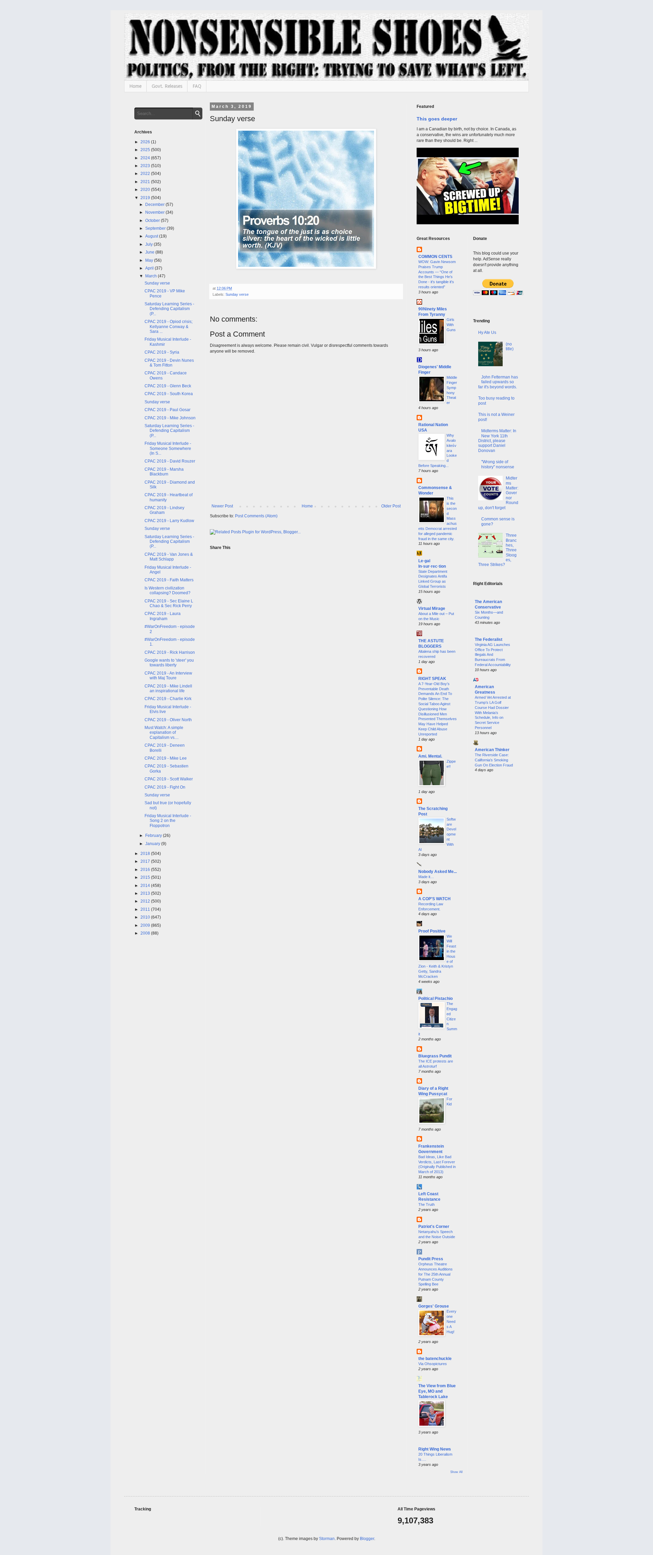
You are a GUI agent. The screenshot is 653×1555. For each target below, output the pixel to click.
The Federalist (488, 639)
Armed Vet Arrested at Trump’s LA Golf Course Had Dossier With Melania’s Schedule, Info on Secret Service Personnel (493, 712)
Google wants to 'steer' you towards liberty (169, 662)
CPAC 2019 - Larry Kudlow (169, 520)
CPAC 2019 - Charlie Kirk (168, 698)
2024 (145, 158)
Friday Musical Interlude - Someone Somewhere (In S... (168, 448)
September (156, 228)
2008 (145, 933)
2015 (145, 877)
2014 (145, 885)
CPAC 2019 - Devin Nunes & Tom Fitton (169, 363)
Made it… (426, 877)
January (153, 843)
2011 (145, 909)
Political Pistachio (435, 998)
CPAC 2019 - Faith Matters (169, 580)
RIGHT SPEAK (432, 678)
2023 (145, 165)
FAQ (196, 86)
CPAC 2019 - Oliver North (168, 719)
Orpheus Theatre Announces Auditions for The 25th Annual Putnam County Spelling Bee (435, 1274)
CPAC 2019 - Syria (162, 352)
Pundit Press (430, 1259)
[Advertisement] (496, 887)
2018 (145, 853)
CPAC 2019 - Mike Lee (166, 758)
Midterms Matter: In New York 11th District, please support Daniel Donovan (497, 440)
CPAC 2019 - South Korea (169, 393)
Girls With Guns (451, 325)
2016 (145, 869)
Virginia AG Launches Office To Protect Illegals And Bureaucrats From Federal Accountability (493, 655)
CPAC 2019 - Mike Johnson (170, 418)
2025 (145, 149)
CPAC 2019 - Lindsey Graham (164, 510)
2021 (145, 181)
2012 (145, 901)
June (150, 252)
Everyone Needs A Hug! (451, 1321)
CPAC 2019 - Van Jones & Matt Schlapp (169, 557)
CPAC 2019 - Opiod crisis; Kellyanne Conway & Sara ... (168, 326)
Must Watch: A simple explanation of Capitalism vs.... (164, 732)
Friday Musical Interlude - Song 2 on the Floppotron (168, 820)
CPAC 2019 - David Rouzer (170, 461)
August (152, 236)
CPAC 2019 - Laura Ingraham (163, 616)
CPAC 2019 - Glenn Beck (168, 386)
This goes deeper (437, 119)
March (151, 276)
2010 (145, 917)
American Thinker (492, 749)
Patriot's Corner (433, 1226)
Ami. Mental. (430, 756)
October (153, 220)
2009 (145, 925)
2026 (145, 142)
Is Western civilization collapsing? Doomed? (167, 590)
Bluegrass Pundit (435, 1056)
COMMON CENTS (435, 256)
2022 (145, 173)
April (150, 268)
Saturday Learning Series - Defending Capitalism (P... (169, 309)
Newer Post (222, 506)
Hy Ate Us (487, 332)
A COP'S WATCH (434, 898)
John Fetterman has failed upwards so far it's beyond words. (498, 382)
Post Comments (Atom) (256, 516)
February (154, 835)
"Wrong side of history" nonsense (497, 464)
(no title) (510, 346)
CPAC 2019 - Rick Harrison (170, 652)
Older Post (391, 506)
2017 (145, 861)
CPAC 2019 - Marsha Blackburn (164, 471)
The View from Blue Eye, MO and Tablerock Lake (437, 1391)
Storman (327, 1538)
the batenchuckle (435, 1358)
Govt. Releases (167, 86)
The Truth (426, 1204)
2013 (145, 893)
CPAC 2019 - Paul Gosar (167, 409)
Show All (456, 1472)
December (155, 204)
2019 (145, 197)
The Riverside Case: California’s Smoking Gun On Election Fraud (494, 760)
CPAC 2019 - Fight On (165, 787)
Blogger (367, 1538)
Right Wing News (434, 1449)
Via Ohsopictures (432, 1364)
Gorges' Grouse (433, 1306)
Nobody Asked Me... (437, 871)
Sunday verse (237, 294)
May (149, 260)
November (155, 212)
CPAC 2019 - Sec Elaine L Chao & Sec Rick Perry (169, 603)
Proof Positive (432, 931)
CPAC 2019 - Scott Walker (169, 779)
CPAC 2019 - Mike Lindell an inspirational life (168, 688)
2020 (145, 189)
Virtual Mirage (431, 608)
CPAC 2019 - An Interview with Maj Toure (168, 675)
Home (135, 86)
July (149, 244)
